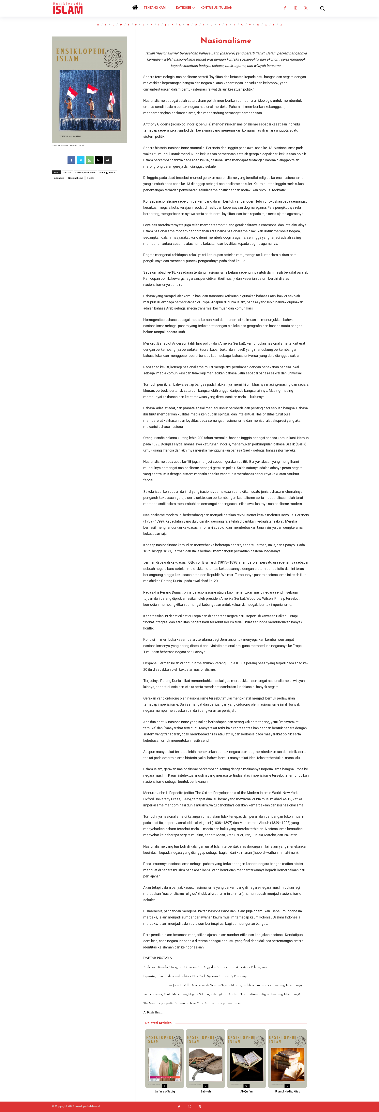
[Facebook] (285, 8)
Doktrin (67, 172)
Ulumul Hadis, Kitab (287, 1091)
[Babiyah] (205, 1058)
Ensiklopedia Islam (85, 172)
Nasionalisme (75, 177)
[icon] (135, 8)
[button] (319, 8)
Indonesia (59, 177)
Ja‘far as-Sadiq (164, 1091)
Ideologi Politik (107, 172)
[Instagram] (295, 8)
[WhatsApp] (90, 160)
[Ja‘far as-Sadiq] (164, 1058)
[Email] (99, 160)
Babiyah (206, 1091)
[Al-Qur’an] (246, 1058)
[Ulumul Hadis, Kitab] (287, 1058)
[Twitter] (306, 8)
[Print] (108, 160)
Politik (90, 177)
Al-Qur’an (246, 1091)
